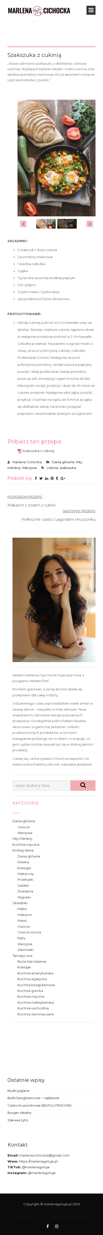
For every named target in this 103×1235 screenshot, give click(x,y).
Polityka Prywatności (69, 1217)
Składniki (20, 903)
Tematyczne (22, 956)
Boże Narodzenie (32, 961)
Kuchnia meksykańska (36, 1002)
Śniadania (25, 891)
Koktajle (24, 868)
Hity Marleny (22, 838)
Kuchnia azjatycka (32, 979)
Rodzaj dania (23, 850)
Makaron (25, 915)
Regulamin (25, 1217)
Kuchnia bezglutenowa (36, 985)
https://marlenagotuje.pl (38, 1161)
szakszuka (68, 468)
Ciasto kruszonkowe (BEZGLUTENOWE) (40, 1105)
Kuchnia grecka (30, 991)
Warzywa (29, 468)
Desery (23, 862)
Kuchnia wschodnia (33, 1008)
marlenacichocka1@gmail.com (44, 1155)
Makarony (26, 874)
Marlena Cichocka (27, 462)
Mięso (22, 920)
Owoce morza (29, 932)
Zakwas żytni (18, 1120)
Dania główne (63, 462)
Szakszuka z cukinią (38, 451)
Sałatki (23, 885)
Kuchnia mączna (25, 844)
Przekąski (25, 879)
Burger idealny (20, 1113)
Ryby (22, 938)
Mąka (22, 909)
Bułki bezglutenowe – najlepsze (33, 1098)
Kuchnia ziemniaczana (36, 1014)
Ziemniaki (26, 950)
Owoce (24, 827)
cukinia (52, 468)
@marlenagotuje (35, 1167)
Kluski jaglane (19, 1091)
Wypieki (24, 897)
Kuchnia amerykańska (36, 973)
